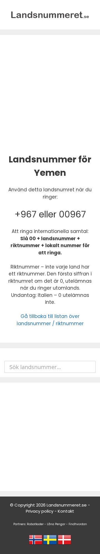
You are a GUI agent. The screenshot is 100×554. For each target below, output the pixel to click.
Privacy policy (39, 511)
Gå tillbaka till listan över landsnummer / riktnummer (50, 320)
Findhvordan (78, 524)
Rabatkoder (35, 524)
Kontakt (66, 511)
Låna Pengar (56, 524)
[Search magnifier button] (90, 367)
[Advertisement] (50, 93)
